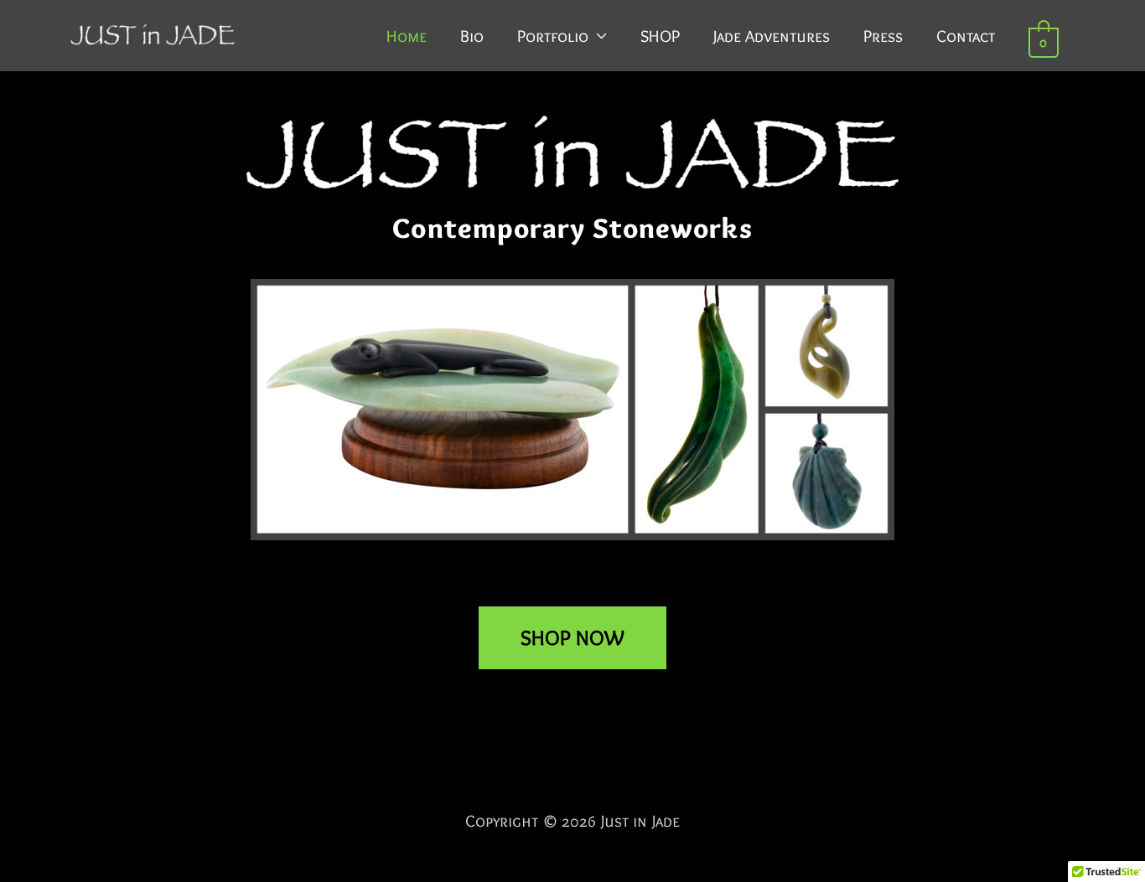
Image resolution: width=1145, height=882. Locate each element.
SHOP (660, 36)
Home (406, 36)
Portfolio (552, 36)
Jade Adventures (771, 36)
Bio (472, 36)
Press (883, 36)
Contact (965, 36)
